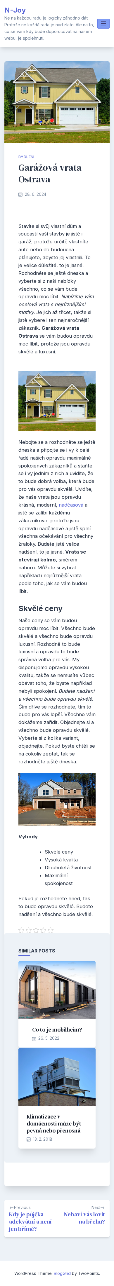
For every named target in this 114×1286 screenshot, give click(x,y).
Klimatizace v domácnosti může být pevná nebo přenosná (54, 1123)
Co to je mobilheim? (57, 1029)
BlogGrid (62, 1273)
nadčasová (70, 505)
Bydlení (26, 157)
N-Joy (15, 10)
